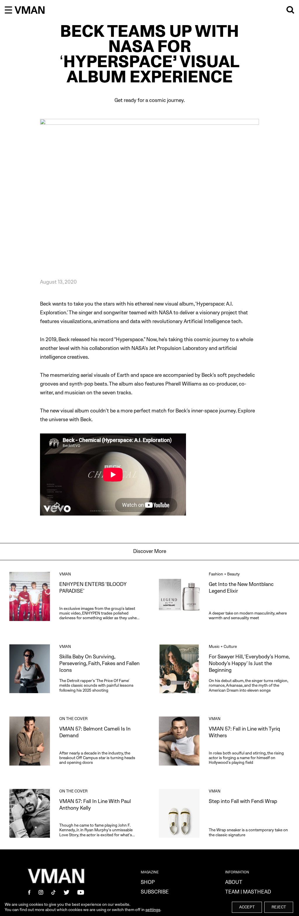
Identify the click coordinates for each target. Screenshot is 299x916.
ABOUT (233, 882)
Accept (247, 907)
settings (152, 909)
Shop (148, 882)
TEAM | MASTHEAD (248, 892)
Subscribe (155, 892)
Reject (279, 907)
